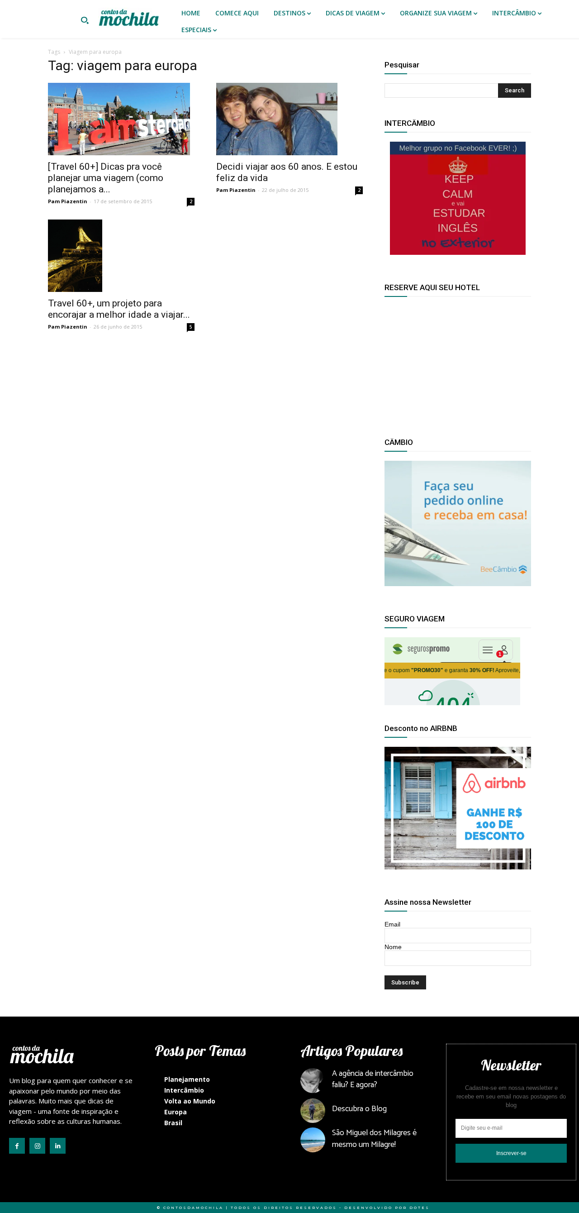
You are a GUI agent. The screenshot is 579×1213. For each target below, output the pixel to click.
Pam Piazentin (67, 201)
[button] (85, 21)
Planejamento (187, 1079)
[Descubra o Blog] (312, 1110)
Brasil (173, 1122)
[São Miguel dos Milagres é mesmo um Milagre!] (312, 1139)
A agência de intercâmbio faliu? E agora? (372, 1079)
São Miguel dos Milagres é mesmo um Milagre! (374, 1138)
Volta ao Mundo (189, 1101)
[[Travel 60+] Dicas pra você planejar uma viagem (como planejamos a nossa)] (121, 119)
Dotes (419, 1207)
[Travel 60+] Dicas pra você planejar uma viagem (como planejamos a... (105, 178)
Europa (175, 1112)
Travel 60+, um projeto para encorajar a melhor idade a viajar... (119, 309)
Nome (393, 946)
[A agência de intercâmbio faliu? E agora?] (312, 1080)
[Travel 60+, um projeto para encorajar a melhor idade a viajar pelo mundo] (121, 256)
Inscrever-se (511, 1153)
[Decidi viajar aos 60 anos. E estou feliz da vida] (289, 119)
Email (392, 924)
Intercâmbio (184, 1090)
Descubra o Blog (359, 1109)
